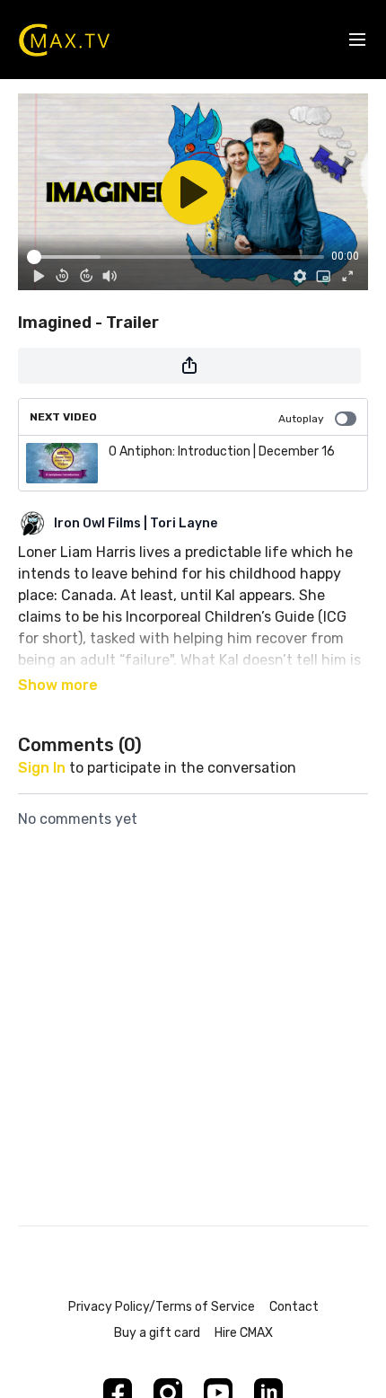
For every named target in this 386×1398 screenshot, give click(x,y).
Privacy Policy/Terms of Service (161, 1306)
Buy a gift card (157, 1332)
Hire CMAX (244, 1332)
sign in (42, 767)
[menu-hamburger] (357, 40)
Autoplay (301, 418)
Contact (294, 1306)
